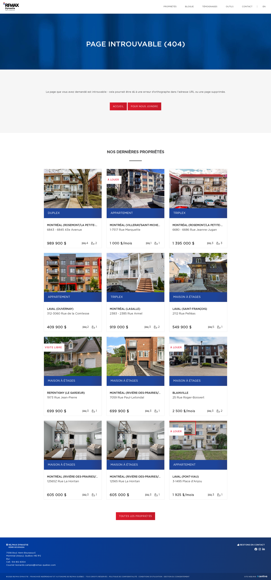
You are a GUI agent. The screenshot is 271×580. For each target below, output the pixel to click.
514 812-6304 (19, 562)
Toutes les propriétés (135, 516)
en (264, 7)
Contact (247, 7)
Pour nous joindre (144, 106)
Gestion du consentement (176, 576)
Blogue (189, 7)
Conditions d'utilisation (150, 576)
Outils (230, 7)
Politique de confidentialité (123, 576)
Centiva (262, 576)
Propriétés (170, 7)
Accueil (118, 106)
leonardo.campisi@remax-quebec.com (35, 565)
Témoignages (209, 7)
